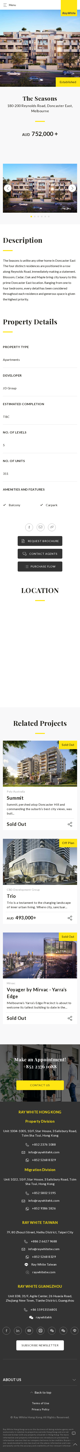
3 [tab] (38, 216)
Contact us (40, 1085)
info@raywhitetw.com (44, 1249)
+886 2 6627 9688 (44, 1241)
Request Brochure (43, 541)
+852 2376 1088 (40, 1066)
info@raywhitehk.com (44, 1152)
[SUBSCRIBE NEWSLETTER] (40, 1349)
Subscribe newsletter (40, 1345)
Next (72, 188)
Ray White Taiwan (44, 1264)
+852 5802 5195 (44, 1193)
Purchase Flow (43, 566)
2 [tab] (35, 216)
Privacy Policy (41, 1409)
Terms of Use (40, 1403)
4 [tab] (42, 216)
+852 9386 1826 (44, 1208)
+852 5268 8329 (44, 1160)
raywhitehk (44, 1317)
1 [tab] (31, 216)
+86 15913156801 (43, 1309)
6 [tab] (49, 216)
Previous (8, 188)
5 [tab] (45, 216)
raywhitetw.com (43, 1272)
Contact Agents (43, 553)
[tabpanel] (40, 188)
